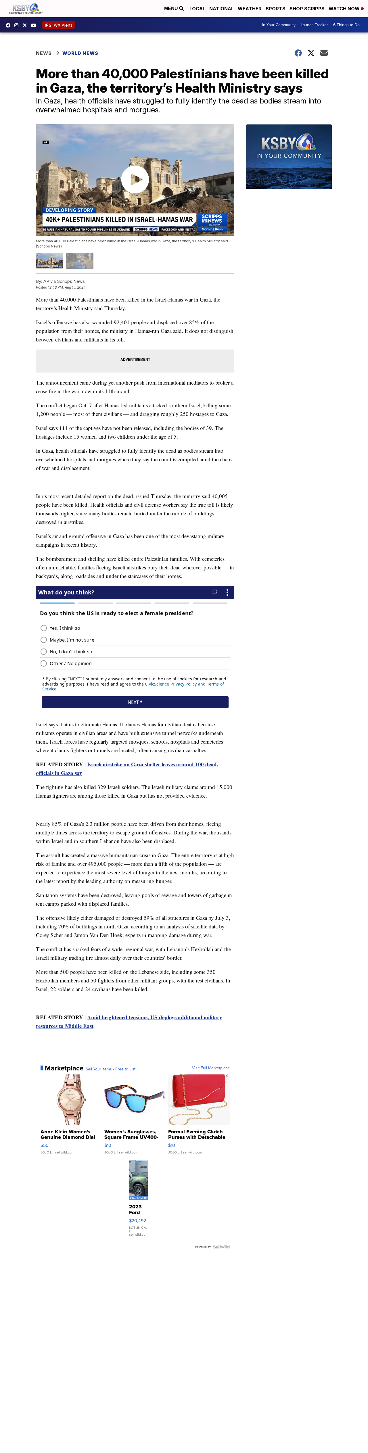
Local (197, 8)
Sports (275, 8)
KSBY (26, 25)
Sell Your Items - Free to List (110, 1069)
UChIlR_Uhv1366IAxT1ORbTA (35, 25)
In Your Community (279, 25)
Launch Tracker (314, 25)
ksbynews (9, 25)
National (221, 8)
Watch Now (345, 8)
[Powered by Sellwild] (221, 1247)
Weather (250, 8)
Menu (171, 8)
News (44, 53)
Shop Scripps (307, 8)
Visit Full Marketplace (211, 1068)
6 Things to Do (346, 25)
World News (80, 53)
